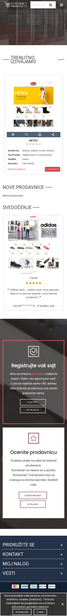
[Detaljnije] (13, 134)
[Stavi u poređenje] (40, 134)
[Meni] (61, 4)
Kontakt (33, 402)
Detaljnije (33, 409)
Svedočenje (17, 207)
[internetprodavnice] (16, 5)
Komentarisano (32, 495)
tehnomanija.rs (16, 169)
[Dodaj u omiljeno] (27, 134)
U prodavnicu (52, 169)
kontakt (37, 374)
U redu (40, 612)
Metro (33, 140)
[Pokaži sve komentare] (33, 144)
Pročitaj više (22, 612)
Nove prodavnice (23, 187)
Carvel (33, 278)
